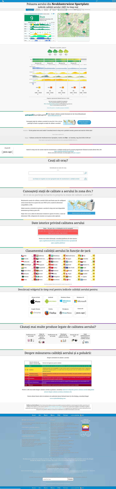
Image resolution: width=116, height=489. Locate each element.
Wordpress (65, 309)
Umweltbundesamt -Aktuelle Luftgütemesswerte (57, 467)
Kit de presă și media (27, 424)
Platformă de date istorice (28, 446)
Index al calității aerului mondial (55, 406)
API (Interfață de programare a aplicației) (31, 444)
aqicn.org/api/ (76, 152)
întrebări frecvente (28, 436)
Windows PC (80, 297)
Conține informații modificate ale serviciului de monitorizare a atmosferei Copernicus (61, 441)
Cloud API (80, 308)
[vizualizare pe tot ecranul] (53, 14)
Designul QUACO (54, 455)
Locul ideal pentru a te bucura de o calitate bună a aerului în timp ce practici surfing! (64, 453)
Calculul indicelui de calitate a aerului (31, 440)
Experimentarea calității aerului (29, 431)
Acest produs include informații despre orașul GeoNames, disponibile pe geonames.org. (64, 431)
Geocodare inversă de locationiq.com (59, 448)
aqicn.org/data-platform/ (58, 243)
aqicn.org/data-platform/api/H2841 (64, 151)
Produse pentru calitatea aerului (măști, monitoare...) (34, 443)
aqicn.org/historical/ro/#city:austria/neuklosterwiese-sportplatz (57, 240)
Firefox (50, 309)
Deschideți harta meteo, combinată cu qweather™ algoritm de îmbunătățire (64, 434)
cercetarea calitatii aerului (30, 427)
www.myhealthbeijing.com (58, 398)
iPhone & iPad (36, 297)
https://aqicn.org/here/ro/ (58, 134)
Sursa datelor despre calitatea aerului (31, 439)
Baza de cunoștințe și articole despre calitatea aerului (34, 430)
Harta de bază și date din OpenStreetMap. (60, 450)
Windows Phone (65, 297)
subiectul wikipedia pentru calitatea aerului (75, 389)
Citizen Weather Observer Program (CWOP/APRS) (58, 465)
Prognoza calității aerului (28, 442)
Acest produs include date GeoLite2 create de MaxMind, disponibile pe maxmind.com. (63, 428)
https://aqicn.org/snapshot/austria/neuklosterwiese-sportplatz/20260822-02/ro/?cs (58, 140)
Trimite (70, 479)
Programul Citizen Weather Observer (59, 437)
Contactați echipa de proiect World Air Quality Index (34, 423)
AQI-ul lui (33, 13)
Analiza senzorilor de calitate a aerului (31, 433)
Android (50, 297)
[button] (84, 32)
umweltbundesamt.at (54, 115)
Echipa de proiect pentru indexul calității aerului (55, 408)
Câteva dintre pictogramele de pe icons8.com (61, 446)
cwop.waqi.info (54, 438)
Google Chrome (35, 309)
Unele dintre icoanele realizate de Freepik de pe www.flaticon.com (61, 444)
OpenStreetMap (81, 36)
